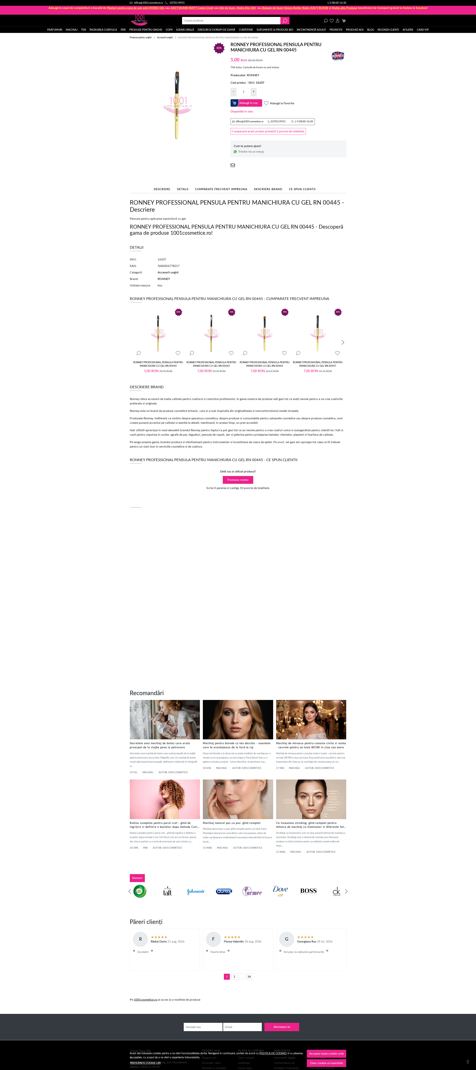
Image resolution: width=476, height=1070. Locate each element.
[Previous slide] (130, 891)
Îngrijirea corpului (103, 30)
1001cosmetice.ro (145, 999)
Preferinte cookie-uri (145, 1063)
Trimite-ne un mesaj (251, 151)
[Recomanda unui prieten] (233, 165)
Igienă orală (185, 30)
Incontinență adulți (311, 30)
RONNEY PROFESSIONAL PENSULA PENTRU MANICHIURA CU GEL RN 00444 (158, 364)
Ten (83, 30)
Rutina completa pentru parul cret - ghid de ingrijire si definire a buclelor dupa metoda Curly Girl (164, 825)
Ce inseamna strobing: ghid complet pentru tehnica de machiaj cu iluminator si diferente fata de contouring (310, 825)
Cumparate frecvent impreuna (221, 189)
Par (145, 848)
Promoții (335, 30)
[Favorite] (332, 20)
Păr (123, 30)
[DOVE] (280, 898)
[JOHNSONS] (195, 898)
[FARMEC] (252, 898)
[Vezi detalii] (138, 353)
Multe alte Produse (344, 8)
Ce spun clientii (302, 189)
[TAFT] (167, 898)
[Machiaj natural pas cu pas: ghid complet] (238, 799)
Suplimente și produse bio (275, 30)
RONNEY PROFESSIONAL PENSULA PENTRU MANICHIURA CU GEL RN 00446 (265, 364)
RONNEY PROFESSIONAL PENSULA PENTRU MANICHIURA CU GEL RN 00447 (318, 364)
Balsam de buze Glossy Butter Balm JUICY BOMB (295, 8)
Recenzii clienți (388, 30)
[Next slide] (343, 342)
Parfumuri (54, 30)
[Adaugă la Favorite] (178, 353)
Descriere (162, 189)
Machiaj (72, 30)
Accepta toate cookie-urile (326, 1053)
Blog (370, 30)
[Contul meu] (338, 20)
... (242, 976)
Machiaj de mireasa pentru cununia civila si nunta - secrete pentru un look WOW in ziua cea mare (311, 745)
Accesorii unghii (165, 37)
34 (249, 976)
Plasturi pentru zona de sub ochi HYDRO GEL (136, 8)
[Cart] (343, 20)
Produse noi (355, 30)
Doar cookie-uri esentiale (326, 1063)
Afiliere (408, 30)
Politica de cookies (273, 1053)
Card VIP (423, 30)
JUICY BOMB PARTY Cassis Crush (192, 8)
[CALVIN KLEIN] (336, 898)
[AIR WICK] (139, 898)
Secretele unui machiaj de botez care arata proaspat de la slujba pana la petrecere (160, 745)
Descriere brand (268, 189)
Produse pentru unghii (145, 30)
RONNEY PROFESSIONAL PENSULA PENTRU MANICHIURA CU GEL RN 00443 (211, 364)
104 (237, 8)
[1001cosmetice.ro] (150, 20)
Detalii (182, 189)
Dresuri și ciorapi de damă (216, 30)
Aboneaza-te (282, 1026)
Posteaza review (238, 479)
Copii (169, 30)
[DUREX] (224, 898)
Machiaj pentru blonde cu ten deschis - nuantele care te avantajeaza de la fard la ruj (237, 745)
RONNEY (253, 75)
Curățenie (246, 30)
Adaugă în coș (248, 102)
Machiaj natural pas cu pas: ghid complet (231, 823)
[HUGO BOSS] (308, 898)
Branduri (137, 878)
